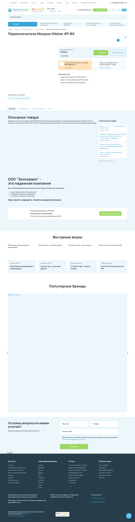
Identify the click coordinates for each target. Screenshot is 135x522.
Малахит (41, 480)
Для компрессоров (27, 29)
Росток (40, 482)
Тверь (40, 485)
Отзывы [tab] (49, 109)
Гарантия (59, 3)
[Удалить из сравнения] (118, 40)
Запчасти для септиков (15, 470)
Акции (42, 3)
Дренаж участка (74, 478)
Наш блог (102, 478)
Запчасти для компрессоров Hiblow (19, 98)
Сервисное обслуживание (77, 468)
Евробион (41, 468)
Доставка (50, 3)
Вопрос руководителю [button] (110, 214)
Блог (67, 3)
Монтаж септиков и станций (78, 465)
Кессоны (10, 475)
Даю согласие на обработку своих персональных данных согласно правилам (90, 438)
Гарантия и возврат (105, 475)
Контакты (75, 3)
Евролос (41, 473)
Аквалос (41, 465)
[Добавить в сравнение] (118, 37)
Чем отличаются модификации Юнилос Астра (111, 153)
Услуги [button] (33, 3)
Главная (10, 29)
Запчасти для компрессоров (17, 473)
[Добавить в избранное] (121, 39)
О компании (13, 3)
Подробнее (68, 68)
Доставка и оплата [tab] (38, 109)
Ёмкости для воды (13, 482)
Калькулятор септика (88, 3)
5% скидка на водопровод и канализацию (22, 267)
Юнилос (40, 470)
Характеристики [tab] (23, 109)
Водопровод (73, 480)
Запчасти (17, 29)
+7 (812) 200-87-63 (84, 10)
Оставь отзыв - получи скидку (80, 267)
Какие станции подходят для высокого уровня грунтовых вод (111, 145)
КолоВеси (41, 478)
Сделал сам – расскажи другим (50, 267)
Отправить (74, 447)
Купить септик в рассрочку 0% (112, 267)
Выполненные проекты (106, 470)
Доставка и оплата (105, 473)
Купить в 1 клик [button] (117, 53)
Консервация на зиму (75, 473)
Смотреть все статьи (106, 161)
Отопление (72, 482)
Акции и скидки (103, 465)
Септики (10, 465)
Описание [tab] (11, 109)
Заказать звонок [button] (101, 10)
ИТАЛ (40, 475)
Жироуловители (13, 480)
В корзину (102, 53)
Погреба (10, 478)
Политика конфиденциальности (19, 515)
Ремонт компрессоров (76, 475)
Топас (40, 487)
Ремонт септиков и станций (78, 470)
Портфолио (24, 3)
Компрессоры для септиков (16, 468)
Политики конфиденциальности (73, 439)
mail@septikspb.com (119, 3)
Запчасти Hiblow (39, 29)
